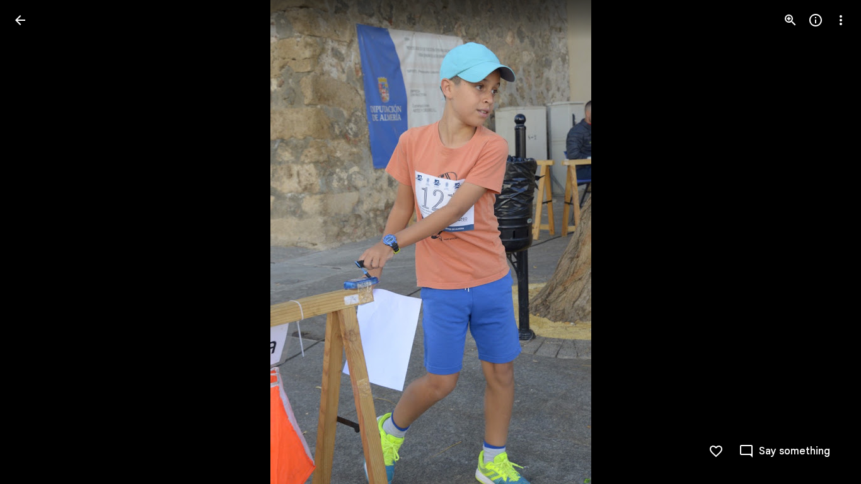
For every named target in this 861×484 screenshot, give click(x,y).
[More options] (840, 20)
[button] (35, 242)
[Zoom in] (790, 20)
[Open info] (815, 20)
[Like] (716, 451)
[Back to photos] (20, 20)
